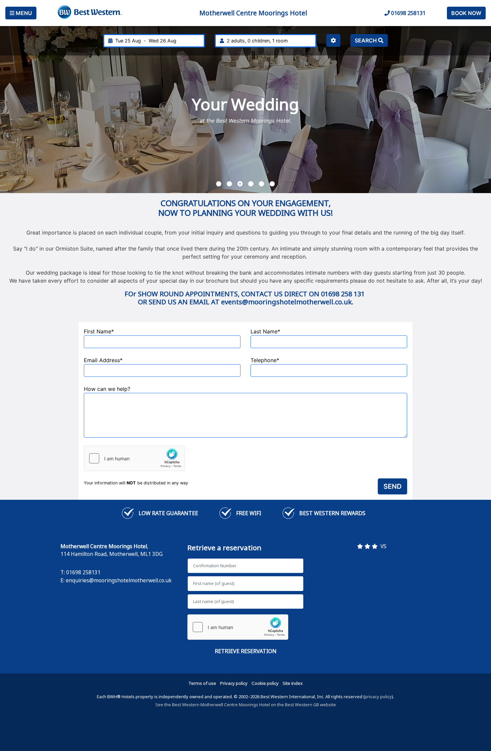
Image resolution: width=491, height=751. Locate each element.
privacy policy (378, 697)
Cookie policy (265, 683)
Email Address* (103, 360)
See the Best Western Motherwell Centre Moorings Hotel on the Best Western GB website (245, 705)
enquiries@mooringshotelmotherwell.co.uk (119, 580)
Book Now (466, 13)
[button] (218, 184)
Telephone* (265, 360)
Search (366, 40)
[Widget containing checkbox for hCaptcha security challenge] (134, 458)
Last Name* (265, 331)
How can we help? (107, 389)
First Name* (99, 331)
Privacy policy (234, 683)
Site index (293, 683)
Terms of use (202, 683)
